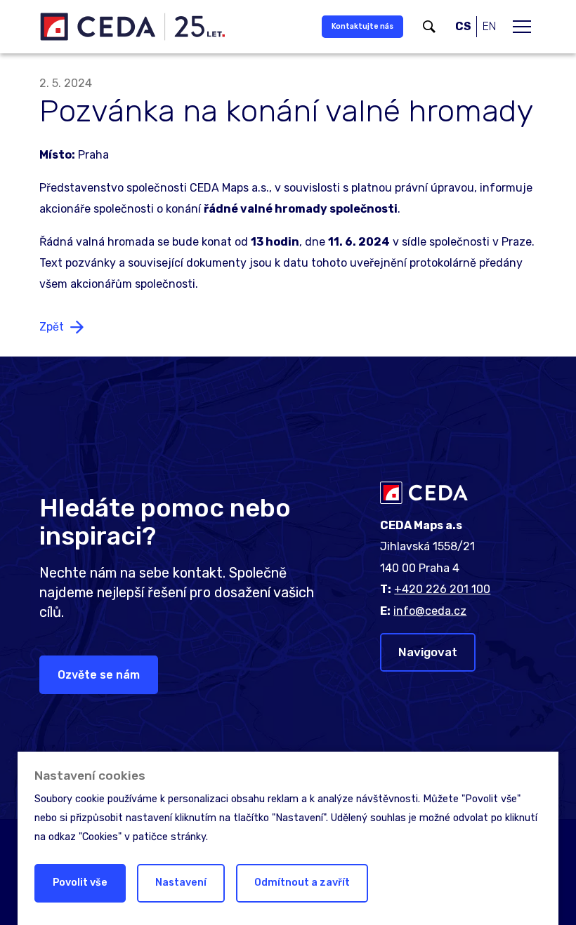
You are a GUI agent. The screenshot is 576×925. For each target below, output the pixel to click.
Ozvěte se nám (99, 674)
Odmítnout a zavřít (302, 883)
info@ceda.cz (429, 611)
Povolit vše (80, 883)
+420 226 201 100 (442, 589)
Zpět (51, 326)
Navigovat (427, 652)
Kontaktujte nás (362, 26)
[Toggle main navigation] (522, 26)
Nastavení (181, 883)
